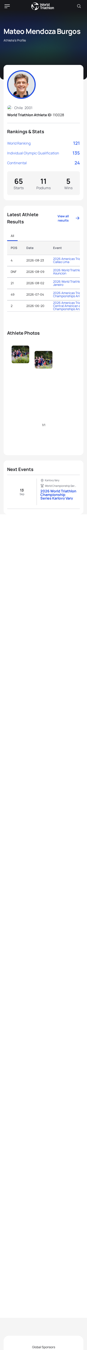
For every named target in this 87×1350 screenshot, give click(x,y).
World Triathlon (42, 6)
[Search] (79, 6)
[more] (20, 363)
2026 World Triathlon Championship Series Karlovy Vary (58, 495)
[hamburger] (7, 6)
